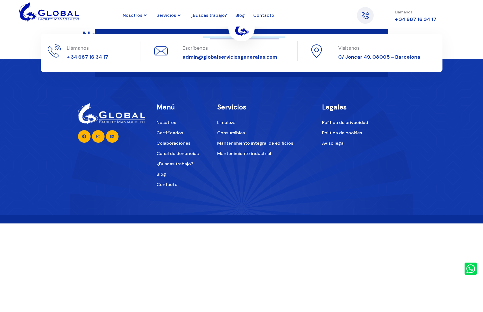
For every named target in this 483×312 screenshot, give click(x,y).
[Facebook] (340, 18)
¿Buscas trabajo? (208, 15)
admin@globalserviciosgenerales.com (230, 57)
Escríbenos (195, 48)
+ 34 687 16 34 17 (415, 19)
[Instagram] (340, 12)
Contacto (263, 15)
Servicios (166, 15)
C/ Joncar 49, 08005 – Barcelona (379, 57)
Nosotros (132, 15)
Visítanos (349, 48)
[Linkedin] (327, 12)
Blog (240, 15)
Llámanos (78, 48)
